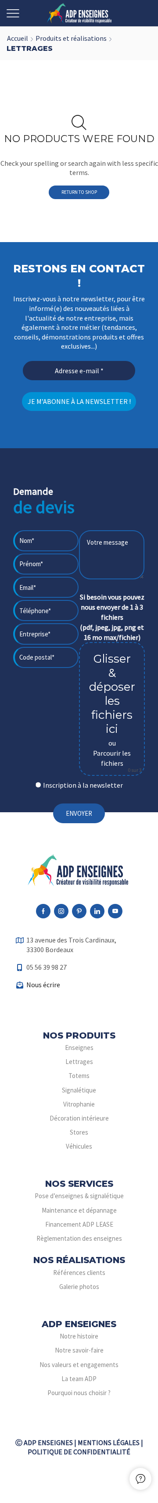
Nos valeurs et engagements (79, 1364)
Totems (79, 1075)
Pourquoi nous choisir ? (79, 1393)
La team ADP (79, 1378)
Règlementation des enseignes (79, 1238)
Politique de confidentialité (79, 1451)
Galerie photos (79, 1286)
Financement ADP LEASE (79, 1224)
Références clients (79, 1272)
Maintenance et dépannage (79, 1210)
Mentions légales (109, 1442)
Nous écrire (43, 984)
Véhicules (79, 1146)
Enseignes (79, 1047)
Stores (79, 1132)
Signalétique (79, 1090)
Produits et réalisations (71, 38)
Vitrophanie (79, 1104)
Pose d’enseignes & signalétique (79, 1196)
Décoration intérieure (79, 1118)
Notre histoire (79, 1336)
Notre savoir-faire (79, 1350)
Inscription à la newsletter (83, 785)
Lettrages (79, 1061)
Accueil (17, 38)
